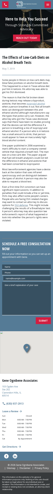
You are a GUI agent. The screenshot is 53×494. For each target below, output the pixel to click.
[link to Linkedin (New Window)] (15, 456)
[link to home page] (26, 4)
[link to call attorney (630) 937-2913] (5, 4)
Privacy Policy (42, 468)
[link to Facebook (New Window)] (6, 456)
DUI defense (21, 205)
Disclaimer (25, 468)
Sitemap (11, 468)
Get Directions (9, 446)
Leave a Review (10, 411)
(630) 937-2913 (14, 403)
